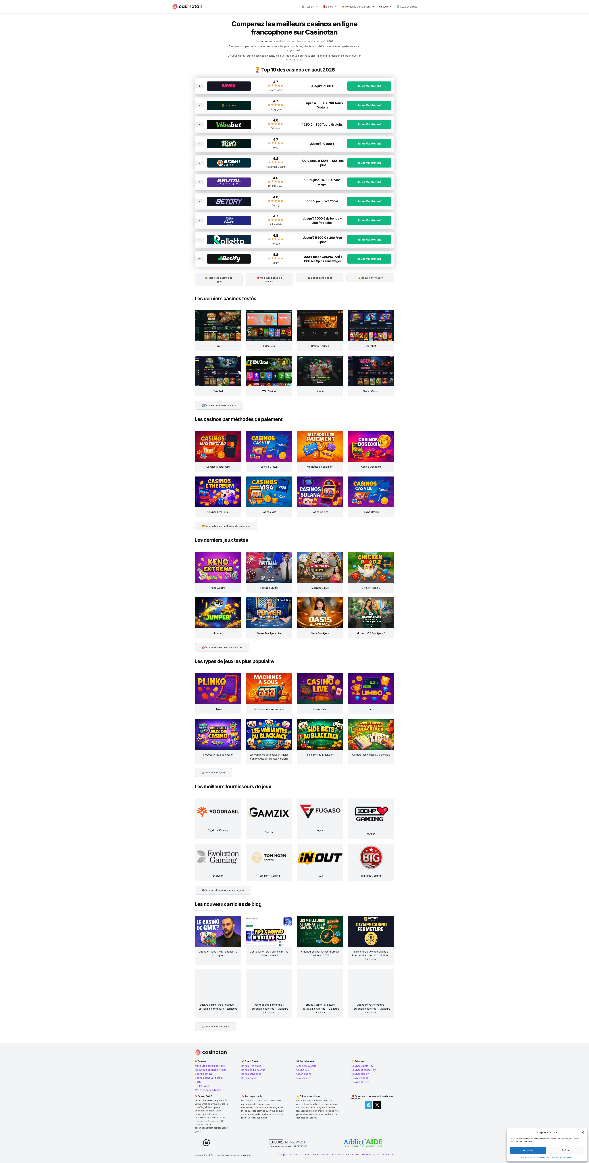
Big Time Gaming (371, 875)
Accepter (528, 1150)
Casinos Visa (269, 511)
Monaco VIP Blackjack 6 (371, 633)
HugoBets (269, 345)
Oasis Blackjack (320, 633)
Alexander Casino (275, 166)
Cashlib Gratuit (268, 466)
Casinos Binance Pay (363, 1069)
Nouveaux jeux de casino (218, 754)
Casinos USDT (359, 1078)
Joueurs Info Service (205, 1121)
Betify (276, 262)
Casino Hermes (320, 345)
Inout (320, 876)
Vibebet (275, 128)
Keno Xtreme (218, 587)
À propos (282, 1154)
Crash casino (304, 1073)
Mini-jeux (301, 1078)
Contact (305, 1154)
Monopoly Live (320, 587)
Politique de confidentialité (533, 1157)
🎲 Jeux (383, 6)
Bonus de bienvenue (253, 1069)
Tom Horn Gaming (269, 875)
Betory (275, 205)
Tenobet (218, 391)
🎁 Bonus (327, 6)
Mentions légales (370, 1154)
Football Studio (269, 587)
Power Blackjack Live (269, 633)
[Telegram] (368, 1105)
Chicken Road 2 (371, 587)
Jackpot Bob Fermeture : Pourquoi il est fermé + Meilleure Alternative (269, 1008)
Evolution (218, 875)
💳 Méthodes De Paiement (355, 6)
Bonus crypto (249, 1078)
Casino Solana (320, 511)
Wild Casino (269, 391)
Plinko (218, 709)
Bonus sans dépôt (251, 1073)
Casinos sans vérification (209, 1077)
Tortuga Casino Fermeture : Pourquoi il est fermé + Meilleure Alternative (320, 1008)
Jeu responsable (320, 1154)
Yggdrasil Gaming (218, 830)
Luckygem (276, 109)
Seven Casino (275, 90)
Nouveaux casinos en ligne (210, 1069)
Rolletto (276, 243)
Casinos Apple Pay (362, 1065)
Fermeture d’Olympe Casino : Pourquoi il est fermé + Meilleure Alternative (371, 955)
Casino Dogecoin (371, 466)
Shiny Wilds (275, 224)
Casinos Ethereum (218, 511)
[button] (582, 1132)
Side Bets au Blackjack (320, 754)
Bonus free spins (251, 1065)
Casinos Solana (360, 1082)
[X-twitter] (377, 1105)
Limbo (371, 709)
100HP (371, 834)
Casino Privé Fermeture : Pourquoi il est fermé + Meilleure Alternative (371, 1008)
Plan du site (388, 1154)
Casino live (302, 1069)
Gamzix (269, 832)
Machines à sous (306, 1065)
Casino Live (320, 709)
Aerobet (371, 345)
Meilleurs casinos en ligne (210, 1065)
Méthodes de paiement (320, 466)
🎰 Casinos (307, 6)
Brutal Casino (275, 186)
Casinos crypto (203, 1073)
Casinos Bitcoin (360, 1073)
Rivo (275, 147)
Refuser (566, 1150)
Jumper (218, 633)
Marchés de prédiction (208, 1090)
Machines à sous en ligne (269, 709)
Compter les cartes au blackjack (371, 754)
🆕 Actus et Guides (407, 6)
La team (294, 1154)
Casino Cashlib (370, 511)
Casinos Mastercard (218, 466)
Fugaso (320, 830)
